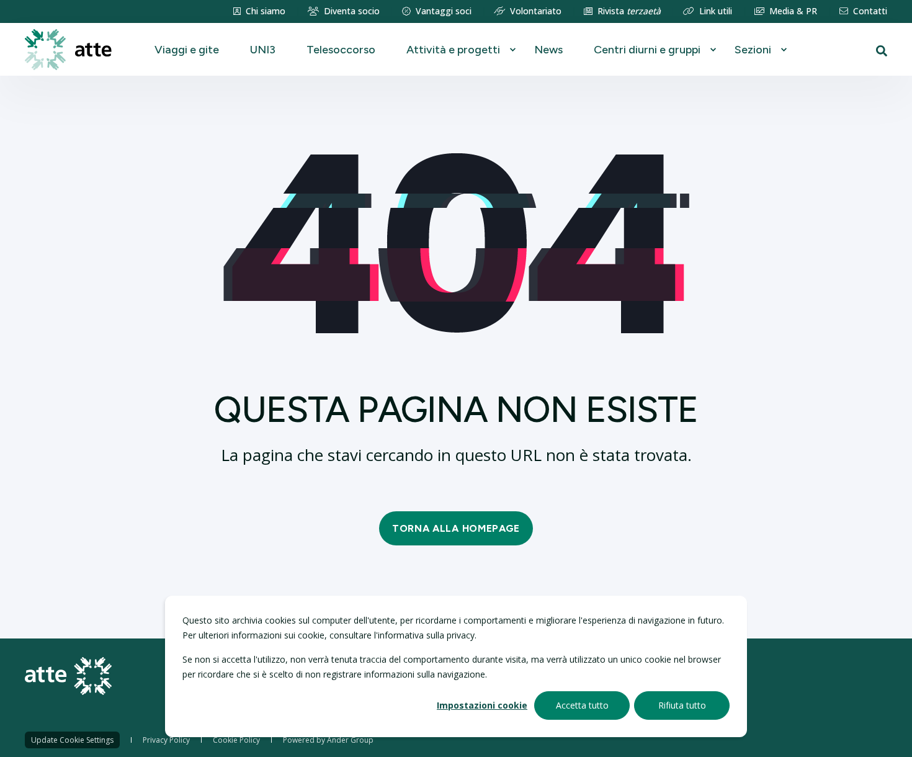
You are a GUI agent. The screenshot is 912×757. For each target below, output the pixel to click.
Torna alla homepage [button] (456, 528)
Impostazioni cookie (482, 705)
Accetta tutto (582, 705)
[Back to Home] (68, 49)
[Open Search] (881, 49)
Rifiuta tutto (682, 705)
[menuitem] (259, 11)
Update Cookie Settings (72, 740)
